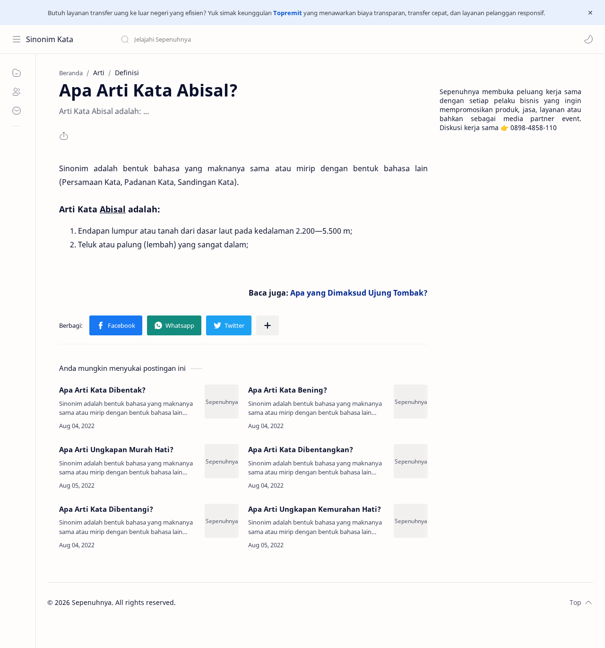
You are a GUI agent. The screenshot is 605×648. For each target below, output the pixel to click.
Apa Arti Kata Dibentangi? (106, 509)
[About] (16, 91)
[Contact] (16, 110)
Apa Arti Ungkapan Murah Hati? (116, 449)
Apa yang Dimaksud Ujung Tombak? (359, 293)
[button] (588, 39)
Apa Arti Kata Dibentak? (102, 389)
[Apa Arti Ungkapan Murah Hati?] (222, 461)
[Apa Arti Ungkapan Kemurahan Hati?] (411, 521)
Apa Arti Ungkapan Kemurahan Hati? (314, 509)
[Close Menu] (590, 13)
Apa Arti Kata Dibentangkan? (300, 449)
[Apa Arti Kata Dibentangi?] (222, 521)
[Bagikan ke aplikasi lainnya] (267, 325)
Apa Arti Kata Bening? (287, 389)
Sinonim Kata (49, 39)
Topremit (287, 13)
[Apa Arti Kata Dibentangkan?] (411, 461)
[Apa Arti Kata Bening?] (411, 402)
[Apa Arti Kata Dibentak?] (222, 402)
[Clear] (269, 39)
